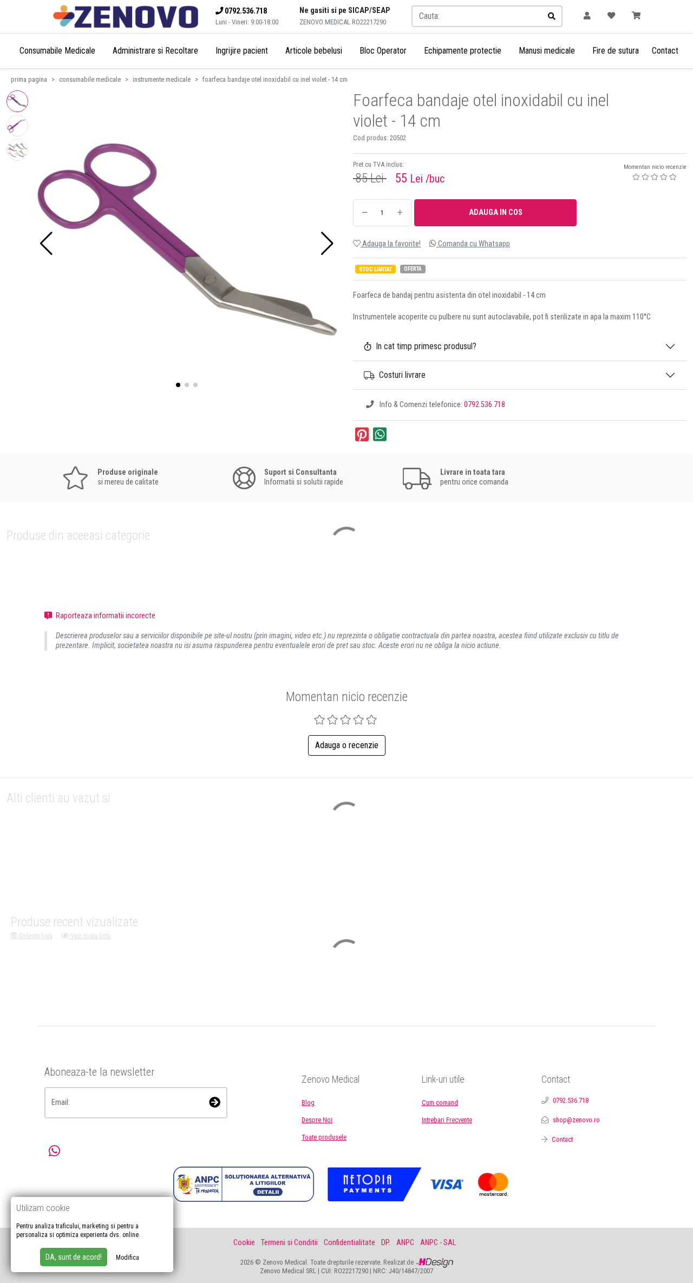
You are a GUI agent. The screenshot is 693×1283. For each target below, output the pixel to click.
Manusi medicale (547, 50)
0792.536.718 (484, 404)
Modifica (127, 1257)
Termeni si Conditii (289, 1242)
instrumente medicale (162, 79)
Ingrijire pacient (241, 50)
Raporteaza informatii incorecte (104, 615)
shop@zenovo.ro (576, 1120)
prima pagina (29, 79)
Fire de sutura (615, 50)
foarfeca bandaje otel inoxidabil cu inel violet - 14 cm (275, 79)
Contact (665, 50)
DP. (385, 1242)
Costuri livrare (402, 375)
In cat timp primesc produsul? (426, 346)
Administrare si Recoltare (155, 50)
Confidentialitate (349, 1242)
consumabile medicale (90, 79)
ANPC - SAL (438, 1242)
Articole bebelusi (313, 50)
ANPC (405, 1242)
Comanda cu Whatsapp (473, 243)
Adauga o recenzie (346, 745)
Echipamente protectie (462, 50)
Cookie (244, 1242)
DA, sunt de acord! (73, 1257)
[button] (46, 244)
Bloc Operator (383, 50)
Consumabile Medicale (57, 50)
